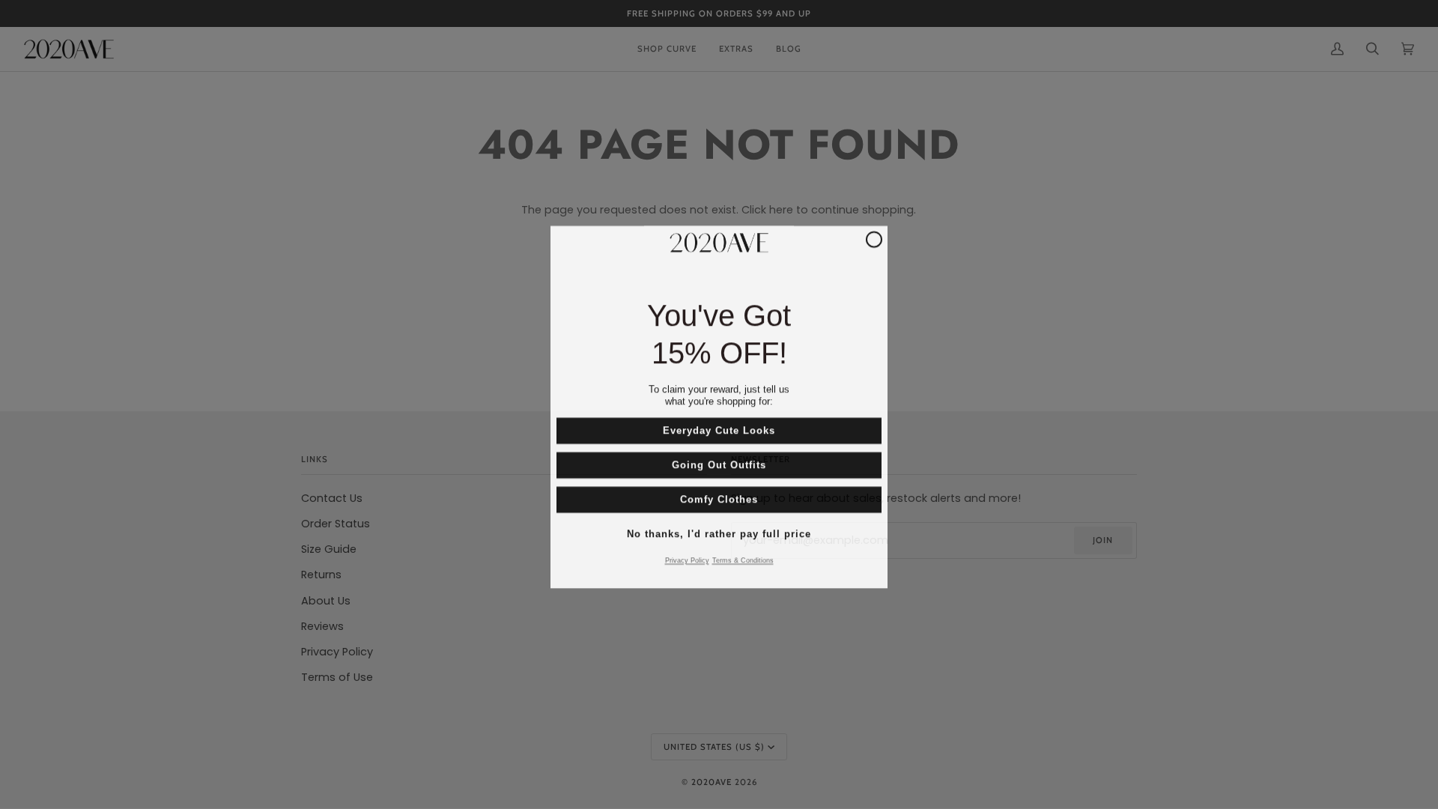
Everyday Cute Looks (719, 428)
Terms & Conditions (743, 558)
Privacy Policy (687, 558)
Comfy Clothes (719, 497)
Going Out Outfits (719, 462)
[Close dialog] (874, 236)
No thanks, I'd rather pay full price (719, 531)
